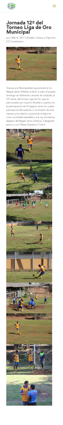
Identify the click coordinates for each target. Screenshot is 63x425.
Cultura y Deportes (45, 38)
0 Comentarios (15, 42)
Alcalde (30, 38)
